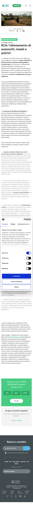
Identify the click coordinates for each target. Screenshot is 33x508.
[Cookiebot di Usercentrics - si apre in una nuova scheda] (23, 219)
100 (25, 393)
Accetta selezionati (16, 281)
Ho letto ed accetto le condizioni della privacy (17, 452)
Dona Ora (17, 5)
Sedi (10, 461)
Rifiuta (16, 287)
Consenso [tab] (5, 224)
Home (10, 29)
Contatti (6, 461)
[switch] (28, 258)
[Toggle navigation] (30, 5)
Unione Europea (13, 337)
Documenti (23, 461)
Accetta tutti (16, 276)
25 (7, 393)
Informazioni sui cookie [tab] (25, 224)
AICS (23, 337)
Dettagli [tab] (13, 224)
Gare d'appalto (15, 461)
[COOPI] (5, 5)
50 (16, 393)
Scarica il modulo (17, 420)
